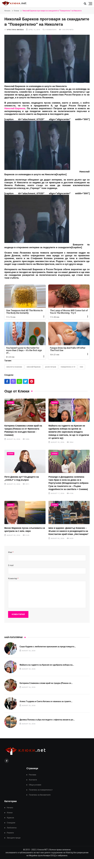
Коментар (13, 578)
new (81, 367)
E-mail (10, 565)
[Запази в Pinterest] (31, 381)
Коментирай (18, 614)
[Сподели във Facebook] (7, 381)
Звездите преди (13, 838)
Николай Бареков (34, 367)
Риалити (10, 833)
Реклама (32, 775)
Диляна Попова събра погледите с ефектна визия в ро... (47, 720)
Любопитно (12, 828)
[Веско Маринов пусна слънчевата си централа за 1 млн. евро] (25, 512)
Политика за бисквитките (40, 795)
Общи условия (35, 785)
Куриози (10, 818)
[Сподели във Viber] (13, 381)
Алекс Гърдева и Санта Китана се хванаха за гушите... (46, 701)
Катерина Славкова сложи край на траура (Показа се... (46, 683)
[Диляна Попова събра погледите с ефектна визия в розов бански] (10, 722)
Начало (7, 11)
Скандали (11, 823)
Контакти (33, 780)
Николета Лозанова (14, 367)
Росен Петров (50, 367)
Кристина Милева (15, 30)
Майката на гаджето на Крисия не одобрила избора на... (47, 665)
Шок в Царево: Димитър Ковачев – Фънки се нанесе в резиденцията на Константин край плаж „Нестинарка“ (68, 531)
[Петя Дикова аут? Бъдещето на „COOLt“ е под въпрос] (25, 461)
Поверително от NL (68, 367)
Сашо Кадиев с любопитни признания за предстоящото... (48, 647)
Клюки (16, 11)
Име (10, 552)
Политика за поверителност (41, 790)
